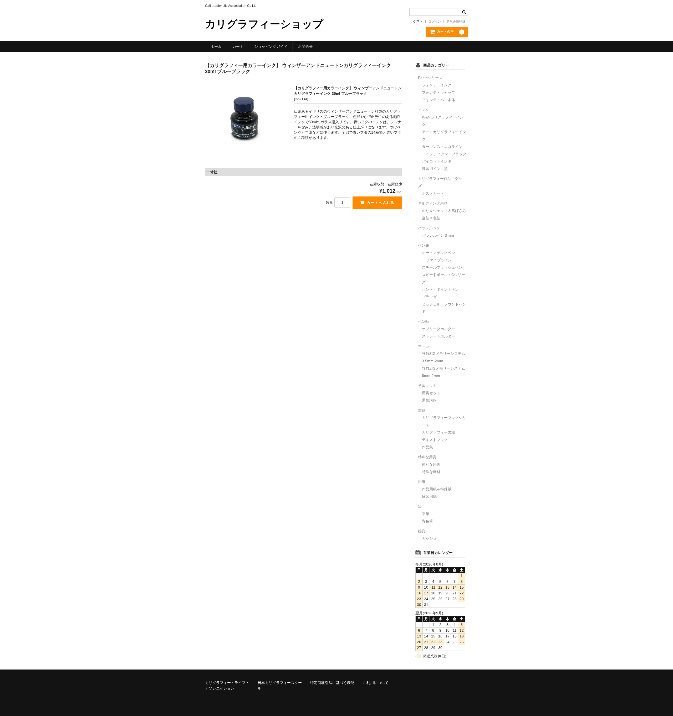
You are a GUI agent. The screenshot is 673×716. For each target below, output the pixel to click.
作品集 (427, 447)
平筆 (425, 514)
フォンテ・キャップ (438, 92)
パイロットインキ (436, 161)
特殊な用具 (427, 457)
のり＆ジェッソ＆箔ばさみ (444, 211)
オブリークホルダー (438, 329)
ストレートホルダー (438, 336)
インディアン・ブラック (446, 154)
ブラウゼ (429, 297)
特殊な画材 (431, 472)
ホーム (216, 46)
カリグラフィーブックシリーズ (444, 421)
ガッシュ (429, 538)
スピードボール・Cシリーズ (443, 278)
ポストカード (433, 193)
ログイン (434, 21)
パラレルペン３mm (438, 235)
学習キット (427, 385)
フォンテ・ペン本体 (438, 100)
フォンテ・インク (436, 85)
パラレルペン (429, 228)
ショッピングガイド (270, 46)
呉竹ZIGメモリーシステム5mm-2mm (443, 372)
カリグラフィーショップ (264, 24)
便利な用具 (431, 464)
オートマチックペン (438, 253)
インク (423, 110)
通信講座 (429, 400)
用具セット (431, 393)
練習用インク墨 (435, 169)
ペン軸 (423, 321)
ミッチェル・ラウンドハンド (444, 308)
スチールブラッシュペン (442, 267)
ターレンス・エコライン (442, 146)
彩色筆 (427, 521)
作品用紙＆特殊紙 (436, 489)
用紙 (421, 482)
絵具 (421, 531)
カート (237, 46)
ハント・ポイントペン (440, 289)
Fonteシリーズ (430, 78)
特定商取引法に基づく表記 (332, 683)
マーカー (425, 346)
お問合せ (305, 46)
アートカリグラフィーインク (444, 135)
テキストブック (435, 440)
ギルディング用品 (432, 203)
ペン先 (423, 245)
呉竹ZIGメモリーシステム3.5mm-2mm (443, 357)
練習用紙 (429, 496)
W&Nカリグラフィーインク (442, 121)
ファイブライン (439, 260)
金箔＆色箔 (431, 218)
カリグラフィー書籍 (438, 432)
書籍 (421, 410)
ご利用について (376, 683)
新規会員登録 (455, 21)
